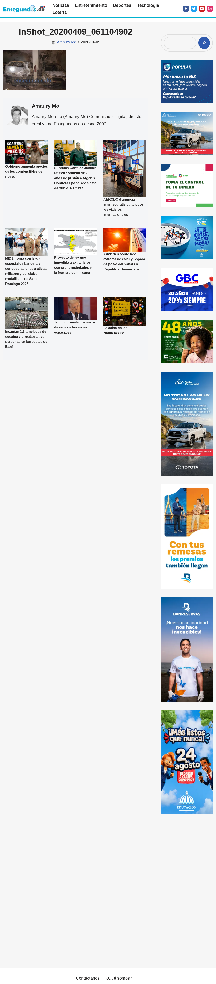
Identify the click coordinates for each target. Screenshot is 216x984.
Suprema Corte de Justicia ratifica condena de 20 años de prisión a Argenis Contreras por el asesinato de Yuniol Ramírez (75, 178)
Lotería (60, 12)
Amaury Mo (66, 42)
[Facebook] (186, 9)
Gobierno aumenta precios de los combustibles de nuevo (26, 171)
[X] (194, 9)
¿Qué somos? (118, 978)
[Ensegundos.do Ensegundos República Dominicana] (24, 8)
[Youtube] (202, 9)
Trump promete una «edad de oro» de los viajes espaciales (75, 327)
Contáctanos (88, 978)
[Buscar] (204, 43)
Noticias (61, 5)
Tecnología (148, 5)
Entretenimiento (91, 5)
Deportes (122, 5)
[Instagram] (210, 9)
